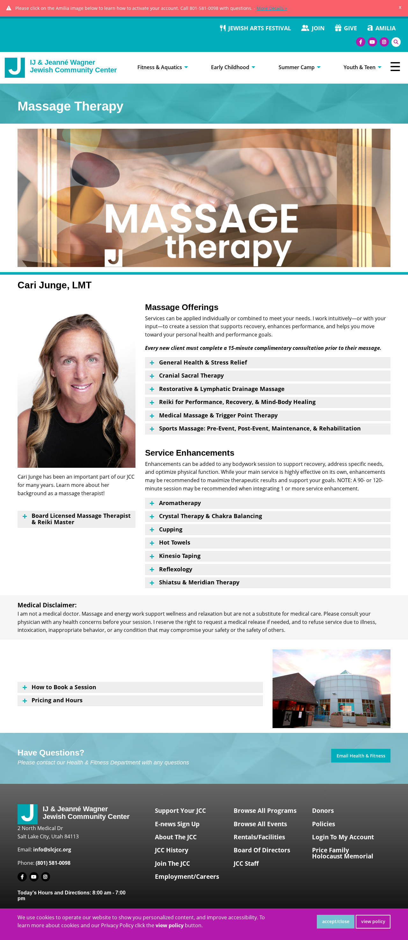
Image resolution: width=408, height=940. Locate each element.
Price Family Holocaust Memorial (342, 853)
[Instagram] (384, 42)
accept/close (335, 921)
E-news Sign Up (177, 824)
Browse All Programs (265, 810)
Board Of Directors (262, 850)
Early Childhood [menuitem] (230, 67)
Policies (323, 824)
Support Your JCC (180, 810)
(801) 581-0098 (53, 862)
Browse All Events (260, 824)
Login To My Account (343, 837)
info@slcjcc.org (52, 849)
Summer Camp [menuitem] (297, 67)
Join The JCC (172, 863)
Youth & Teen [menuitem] (359, 67)
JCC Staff (246, 863)
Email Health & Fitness (361, 756)
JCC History (171, 850)
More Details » (272, 8)
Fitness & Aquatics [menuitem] (159, 67)
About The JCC (176, 837)
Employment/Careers (187, 876)
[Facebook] (360, 42)
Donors (323, 810)
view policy (373, 921)
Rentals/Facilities (259, 837)
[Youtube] (372, 42)
